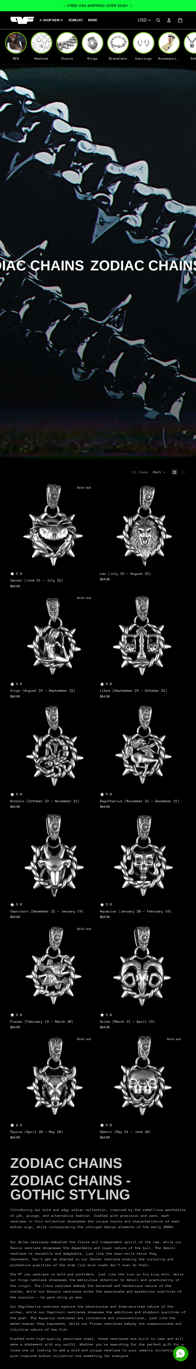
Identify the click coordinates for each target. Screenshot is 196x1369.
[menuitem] (92, 20)
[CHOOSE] (177, 560)
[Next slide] (88, 525)
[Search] (158, 20)
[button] (159, 472)
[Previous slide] (18, 525)
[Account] (169, 20)
